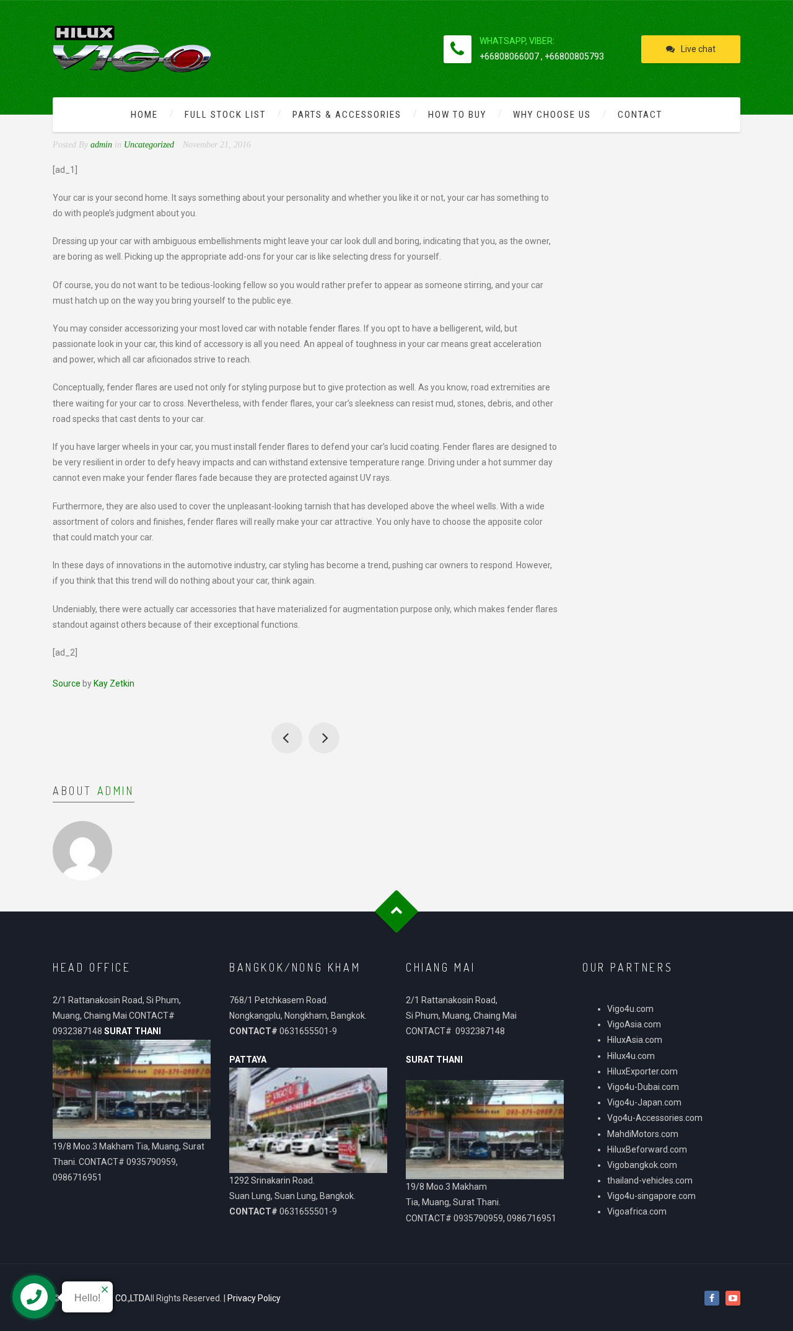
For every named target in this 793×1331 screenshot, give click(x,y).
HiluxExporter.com (642, 1071)
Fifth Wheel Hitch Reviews (286, 738)
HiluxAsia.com (634, 1040)
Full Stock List (225, 114)
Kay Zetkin (114, 683)
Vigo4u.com (630, 1009)
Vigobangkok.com (642, 1165)
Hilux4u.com (631, 1056)
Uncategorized (149, 144)
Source (67, 683)
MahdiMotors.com (642, 1134)
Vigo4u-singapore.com (651, 1196)
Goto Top (397, 912)
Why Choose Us (552, 114)
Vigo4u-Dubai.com (643, 1087)
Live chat (698, 49)
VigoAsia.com (634, 1024)
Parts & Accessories (346, 114)
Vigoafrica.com (637, 1211)
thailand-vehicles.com (650, 1180)
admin (115, 790)
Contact (640, 114)
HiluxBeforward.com (647, 1149)
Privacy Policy (254, 1298)
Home (144, 114)
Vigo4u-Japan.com (644, 1102)
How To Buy (457, 114)
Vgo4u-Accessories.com (655, 1118)
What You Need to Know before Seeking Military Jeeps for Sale (324, 738)
